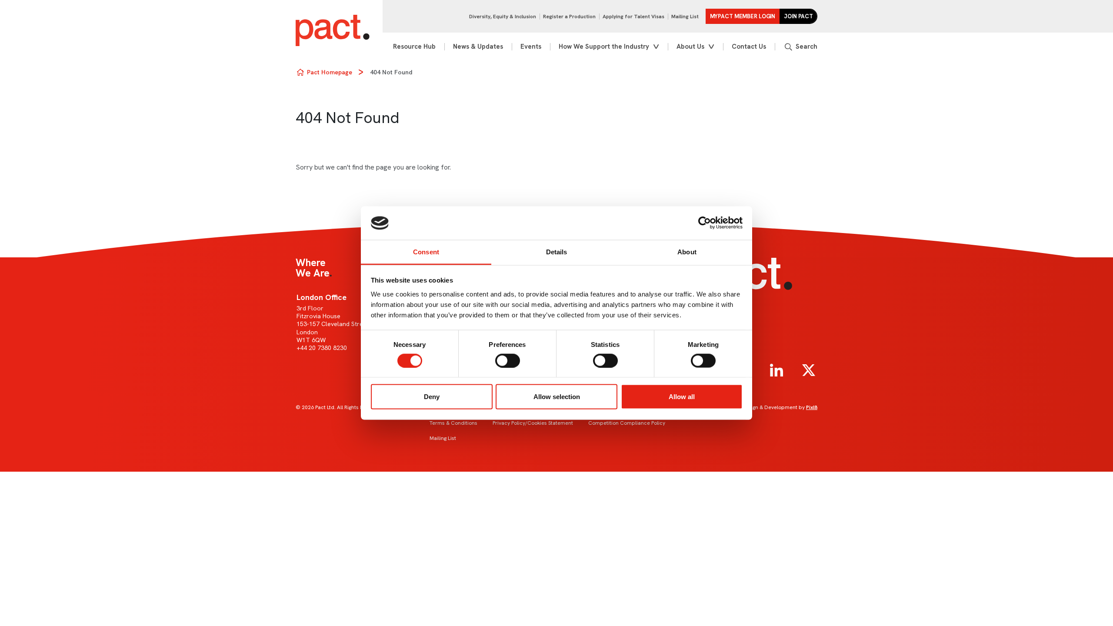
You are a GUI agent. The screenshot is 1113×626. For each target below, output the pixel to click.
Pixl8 (811, 407)
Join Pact (798, 16)
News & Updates (478, 46)
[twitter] (808, 370)
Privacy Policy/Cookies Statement (533, 423)
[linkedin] (776, 370)
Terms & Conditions (453, 423)
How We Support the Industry (604, 46)
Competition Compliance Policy (626, 423)
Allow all (682, 396)
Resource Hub (414, 46)
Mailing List (685, 16)
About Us (690, 46)
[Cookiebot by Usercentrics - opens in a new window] (704, 223)
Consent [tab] (426, 251)
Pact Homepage (329, 72)
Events (530, 46)
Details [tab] (556, 251)
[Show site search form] (800, 46)
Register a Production (569, 16)
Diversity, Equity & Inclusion (502, 16)
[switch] (507, 360)
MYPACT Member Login (743, 16)
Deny (432, 396)
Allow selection (556, 396)
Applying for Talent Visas (633, 16)
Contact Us (749, 46)
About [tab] (686, 251)
